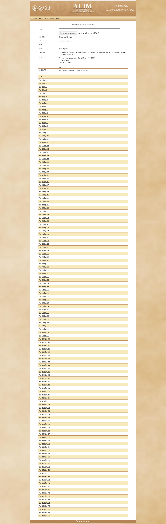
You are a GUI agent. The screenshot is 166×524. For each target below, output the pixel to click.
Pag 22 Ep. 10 (44, 136)
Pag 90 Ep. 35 (44, 309)
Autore (41, 37)
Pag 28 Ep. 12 (44, 149)
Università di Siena (121, 5)
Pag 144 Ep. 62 (44, 450)
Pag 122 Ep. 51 (44, 394)
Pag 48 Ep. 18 (44, 191)
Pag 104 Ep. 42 (44, 352)
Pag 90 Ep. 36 (44, 313)
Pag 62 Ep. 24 (44, 231)
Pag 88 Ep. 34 (44, 303)
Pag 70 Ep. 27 (44, 250)
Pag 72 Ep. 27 (44, 254)
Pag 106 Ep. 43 (44, 358)
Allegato (42, 70)
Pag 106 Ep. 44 (44, 362)
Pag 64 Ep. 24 (44, 234)
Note (41, 58)
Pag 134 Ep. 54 (44, 417)
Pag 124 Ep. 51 (44, 398)
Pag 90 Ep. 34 (44, 306)
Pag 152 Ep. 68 (44, 470)
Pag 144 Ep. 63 (44, 453)
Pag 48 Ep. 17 (44, 188)
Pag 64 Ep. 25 (44, 237)
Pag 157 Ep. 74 (44, 499)
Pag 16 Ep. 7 (43, 116)
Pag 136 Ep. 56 (44, 427)
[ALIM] (83, 8)
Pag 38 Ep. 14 (44, 168)
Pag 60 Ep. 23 (44, 224)
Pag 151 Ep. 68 (44, 466)
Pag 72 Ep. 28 (44, 257)
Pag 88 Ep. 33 (44, 299)
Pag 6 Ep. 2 (43, 90)
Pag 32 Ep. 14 (44, 159)
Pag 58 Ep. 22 (44, 221)
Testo (41, 76)
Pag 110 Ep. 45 (44, 371)
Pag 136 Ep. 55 (44, 424)
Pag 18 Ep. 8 (43, 123)
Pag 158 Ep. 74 (44, 503)
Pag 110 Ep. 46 (44, 375)
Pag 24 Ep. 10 (44, 139)
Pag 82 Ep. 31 (44, 283)
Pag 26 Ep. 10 (44, 142)
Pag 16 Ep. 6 (43, 113)
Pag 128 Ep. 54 (44, 408)
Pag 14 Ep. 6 (43, 109)
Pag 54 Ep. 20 (44, 208)
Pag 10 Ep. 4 (43, 100)
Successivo (54, 19)
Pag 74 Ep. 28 (44, 260)
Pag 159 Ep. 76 (44, 509)
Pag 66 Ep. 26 (44, 244)
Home (35, 19)
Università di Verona (121, 6)
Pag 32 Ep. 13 (44, 155)
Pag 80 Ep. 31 (44, 280)
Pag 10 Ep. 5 (43, 103)
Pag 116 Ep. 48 (44, 385)
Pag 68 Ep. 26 (44, 247)
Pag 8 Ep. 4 (43, 96)
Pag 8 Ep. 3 (43, 93)
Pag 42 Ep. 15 (44, 175)
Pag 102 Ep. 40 (44, 342)
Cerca (41, 29)
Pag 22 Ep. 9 (43, 132)
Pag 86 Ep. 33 (44, 296)
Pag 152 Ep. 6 (44, 473)
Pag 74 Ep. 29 (44, 263)
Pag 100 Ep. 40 (44, 339)
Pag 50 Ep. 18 (44, 195)
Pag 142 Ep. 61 (44, 447)
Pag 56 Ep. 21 (44, 214)
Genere (41, 48)
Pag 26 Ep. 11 (44, 145)
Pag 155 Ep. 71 (44, 486)
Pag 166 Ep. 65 (44, 516)
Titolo (41, 41)
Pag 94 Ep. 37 (44, 322)
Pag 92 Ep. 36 (44, 316)
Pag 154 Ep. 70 (44, 480)
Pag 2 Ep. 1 (43, 80)
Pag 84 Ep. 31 (44, 286)
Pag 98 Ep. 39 (44, 335)
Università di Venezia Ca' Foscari (121, 9)
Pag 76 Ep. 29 (44, 267)
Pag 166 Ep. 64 (44, 512)
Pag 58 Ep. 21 (44, 218)
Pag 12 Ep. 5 (43, 106)
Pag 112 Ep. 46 (44, 378)
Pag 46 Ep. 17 (44, 185)
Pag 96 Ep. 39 (44, 332)
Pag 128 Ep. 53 (44, 404)
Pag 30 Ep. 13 (44, 152)
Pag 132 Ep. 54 (44, 414)
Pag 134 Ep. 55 (44, 421)
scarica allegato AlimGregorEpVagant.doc (73, 70)
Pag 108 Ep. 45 (44, 368)
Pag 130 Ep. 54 (44, 411)
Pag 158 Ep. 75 (44, 506)
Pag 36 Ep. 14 (44, 165)
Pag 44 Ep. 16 (44, 178)
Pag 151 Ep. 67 (44, 463)
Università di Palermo (120, 8)
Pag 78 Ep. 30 (44, 273)
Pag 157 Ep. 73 (44, 496)
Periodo (42, 44)
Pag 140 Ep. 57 (44, 434)
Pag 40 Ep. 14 (44, 172)
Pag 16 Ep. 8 (43, 119)
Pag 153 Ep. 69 (44, 476)
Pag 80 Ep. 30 (44, 276)
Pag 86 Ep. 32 (44, 293)
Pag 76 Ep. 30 (44, 270)
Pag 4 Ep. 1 (43, 83)
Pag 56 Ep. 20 (44, 211)
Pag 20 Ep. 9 (43, 129)
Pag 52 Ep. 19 (44, 201)
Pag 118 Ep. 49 (44, 388)
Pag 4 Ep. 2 (43, 87)
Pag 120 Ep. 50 (44, 391)
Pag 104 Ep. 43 (44, 355)
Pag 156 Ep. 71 (44, 489)
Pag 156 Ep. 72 (44, 493)
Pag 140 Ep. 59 (44, 440)
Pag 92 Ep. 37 (44, 319)
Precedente (43, 19)
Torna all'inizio (83, 521)
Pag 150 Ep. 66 (44, 460)
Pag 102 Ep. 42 (44, 349)
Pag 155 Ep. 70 (44, 483)
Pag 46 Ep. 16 (44, 182)
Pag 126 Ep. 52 (44, 401)
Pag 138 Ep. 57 (44, 430)
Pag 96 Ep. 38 (44, 329)
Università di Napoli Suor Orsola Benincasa (120, 10)
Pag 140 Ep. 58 (44, 437)
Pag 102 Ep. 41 (44, 345)
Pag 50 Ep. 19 (44, 198)
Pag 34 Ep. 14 (44, 162)
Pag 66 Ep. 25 (44, 240)
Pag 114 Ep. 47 (44, 381)
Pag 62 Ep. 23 (44, 227)
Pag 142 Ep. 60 (44, 444)
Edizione (42, 52)
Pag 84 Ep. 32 (44, 290)
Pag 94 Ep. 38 (44, 326)
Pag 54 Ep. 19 (44, 204)
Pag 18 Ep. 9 (43, 126)
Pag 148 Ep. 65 (44, 457)
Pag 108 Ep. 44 (44, 365)
